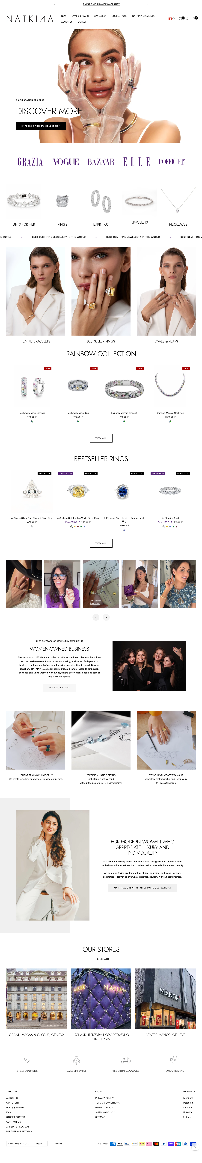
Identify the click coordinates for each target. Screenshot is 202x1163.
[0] (180, 19)
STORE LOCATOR (101, 959)
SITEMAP (100, 1117)
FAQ (8, 1112)
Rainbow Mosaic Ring (78, 413)
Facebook (188, 1098)
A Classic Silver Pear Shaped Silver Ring (32, 518)
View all (101, 438)
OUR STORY (12, 1102)
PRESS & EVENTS (15, 1107)
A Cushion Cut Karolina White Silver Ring (78, 518)
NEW (63, 16)
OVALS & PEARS (80, 16)
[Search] (173, 19)
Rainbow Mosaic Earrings (32, 413)
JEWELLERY (100, 16)
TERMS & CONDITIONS (107, 1102)
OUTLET (82, 21)
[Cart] (194, 19)
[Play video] (11, 602)
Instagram (188, 1102)
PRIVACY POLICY (104, 1098)
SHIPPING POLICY (105, 1112)
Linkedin (187, 1112)
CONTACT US (13, 1121)
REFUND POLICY (104, 1107)
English (39, 1143)
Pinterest (187, 1117)
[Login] (187, 19)
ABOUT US (67, 21)
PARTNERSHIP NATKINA (19, 1131)
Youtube (187, 1107)
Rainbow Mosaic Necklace (170, 413)
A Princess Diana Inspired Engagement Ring (124, 520)
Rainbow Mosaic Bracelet (124, 413)
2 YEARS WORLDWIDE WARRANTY (101, 4)
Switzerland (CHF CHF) (18, 1143)
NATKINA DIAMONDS (143, 16)
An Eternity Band (170, 518)
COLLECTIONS (119, 16)
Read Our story (59, 687)
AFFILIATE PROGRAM (17, 1126)
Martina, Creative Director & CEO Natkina (142, 888)
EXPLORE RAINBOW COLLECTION (41, 126)
